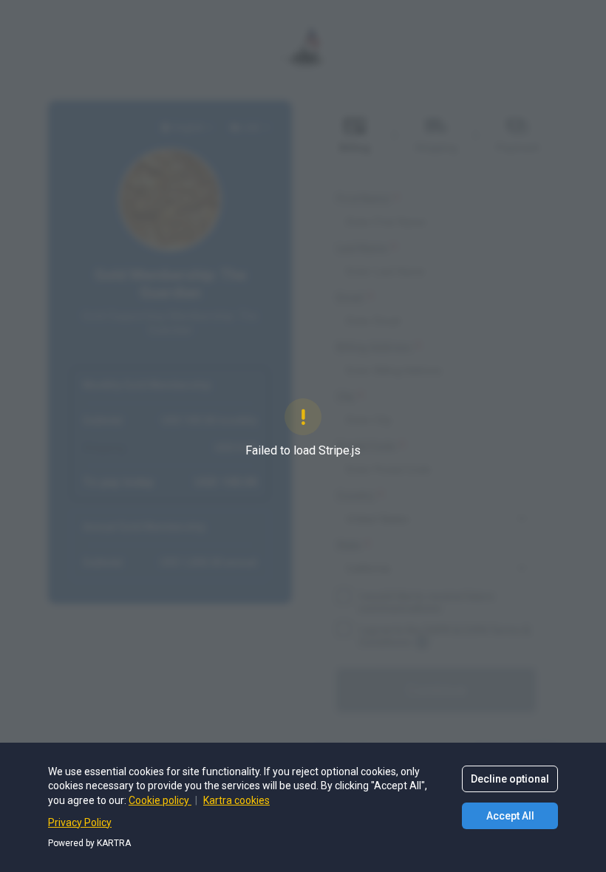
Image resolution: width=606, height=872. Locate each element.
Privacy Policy (80, 822)
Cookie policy (160, 800)
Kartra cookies (236, 800)
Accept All (510, 816)
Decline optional (510, 779)
